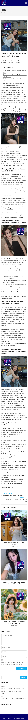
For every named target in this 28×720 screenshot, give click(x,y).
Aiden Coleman (7, 487)
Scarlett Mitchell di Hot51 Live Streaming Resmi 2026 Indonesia (14, 622)
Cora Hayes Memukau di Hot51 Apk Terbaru (14, 543)
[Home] (1, 12)
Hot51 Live (6, 60)
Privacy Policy (14, 715)
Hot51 (8, 258)
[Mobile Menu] (26, 3)
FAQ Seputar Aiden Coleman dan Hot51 (13, 87)
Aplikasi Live (6, 62)
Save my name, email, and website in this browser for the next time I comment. (12, 663)
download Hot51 (5, 163)
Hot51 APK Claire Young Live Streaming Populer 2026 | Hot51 (14, 582)
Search (3, 675)
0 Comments (16, 62)
